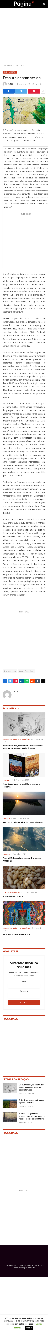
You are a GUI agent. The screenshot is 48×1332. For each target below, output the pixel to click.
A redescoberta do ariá (14, 896)
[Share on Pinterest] (34, 91)
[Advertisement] (24, 36)
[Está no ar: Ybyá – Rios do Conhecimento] (24, 803)
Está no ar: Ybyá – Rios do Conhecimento (23, 822)
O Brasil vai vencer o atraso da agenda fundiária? (31, 1101)
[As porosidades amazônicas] (24, 913)
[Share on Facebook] (9, 91)
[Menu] (4, 4)
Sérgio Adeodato (26, 671)
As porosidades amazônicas (16, 934)
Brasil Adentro (10, 72)
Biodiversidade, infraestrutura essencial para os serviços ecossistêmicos (23, 747)
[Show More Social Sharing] (43, 91)
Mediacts (31, 1268)
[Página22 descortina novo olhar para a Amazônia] (24, 839)
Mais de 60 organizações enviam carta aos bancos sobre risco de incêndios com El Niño (32, 1116)
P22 (11, 84)
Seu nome (24, 991)
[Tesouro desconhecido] (24, 110)
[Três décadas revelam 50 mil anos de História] (24, 765)
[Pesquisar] (44, 4)
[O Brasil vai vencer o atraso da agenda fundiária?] (10, 1103)
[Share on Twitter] (21, 91)
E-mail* (24, 981)
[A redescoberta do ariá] (24, 877)
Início (4, 65)
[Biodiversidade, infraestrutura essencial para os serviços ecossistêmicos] (24, 724)
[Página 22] (24, 4)
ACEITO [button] (29, 1328)
